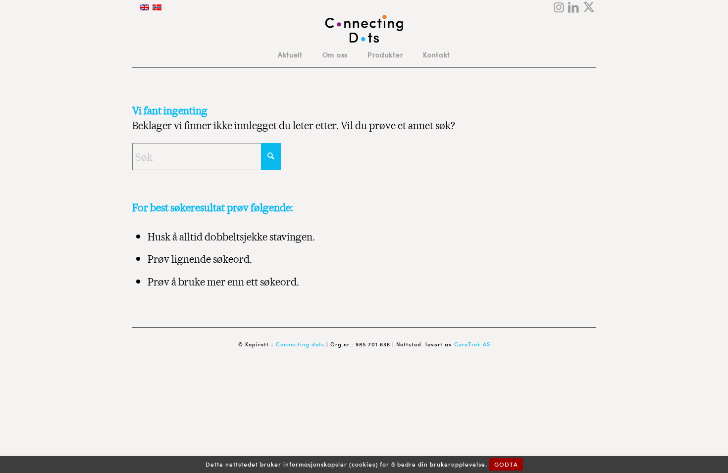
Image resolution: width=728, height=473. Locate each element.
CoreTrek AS (472, 344)
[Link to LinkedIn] (574, 7)
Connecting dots (300, 344)
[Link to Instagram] (559, 7)
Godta (506, 464)
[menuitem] (290, 55)
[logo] (364, 29)
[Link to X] (588, 7)
